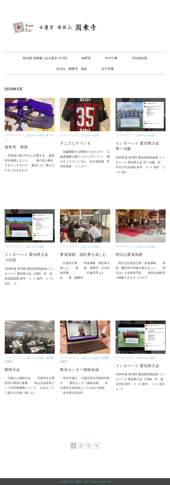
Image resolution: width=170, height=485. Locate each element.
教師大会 (12, 370)
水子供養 (107, 68)
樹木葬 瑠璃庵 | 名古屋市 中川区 (45, 58)
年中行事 (111, 58)
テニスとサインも (75, 143)
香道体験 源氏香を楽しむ (83, 254)
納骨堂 (86, 58)
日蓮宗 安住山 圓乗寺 (71, 481)
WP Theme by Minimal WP (98, 481)
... (32, 170)
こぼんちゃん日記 (34, 135)
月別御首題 (139, 58)
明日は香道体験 (129, 254)
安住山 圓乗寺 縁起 (71, 68)
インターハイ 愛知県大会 (137, 366)
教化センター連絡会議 (79, 370)
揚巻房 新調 (16, 147)
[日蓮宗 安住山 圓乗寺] (85, 19)
